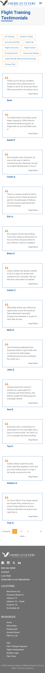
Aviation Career (26, 36)
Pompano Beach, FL (15, 595)
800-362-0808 (8, 568)
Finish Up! (29, 42)
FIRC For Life (12, 636)
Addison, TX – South (15, 601)
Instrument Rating (31, 53)
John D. (11, 369)
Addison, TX (12, 598)
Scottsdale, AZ (13, 608)
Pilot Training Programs (17, 646)
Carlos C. (11, 290)
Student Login (13, 653)
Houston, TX (12, 605)
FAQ (8, 643)
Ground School (11, 53)
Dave (9, 100)
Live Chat (6, 575)
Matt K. (11, 330)
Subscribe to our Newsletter (15, 579)
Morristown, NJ (13, 591)
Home (9, 622)
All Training (9, 36)
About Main (12, 626)
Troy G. (10, 522)
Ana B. (10, 409)
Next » (23, 536)
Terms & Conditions (26, 668)
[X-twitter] (14, 563)
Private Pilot (10, 64)
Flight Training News (15, 649)
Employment (12, 629)
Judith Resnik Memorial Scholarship (20, 59)
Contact (5, 572)
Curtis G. (11, 176)
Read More (33, 94)
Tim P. (10, 446)
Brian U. (11, 253)
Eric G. (10, 216)
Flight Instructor (12, 47)
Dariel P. (11, 140)
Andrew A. (12, 483)
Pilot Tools (11, 656)
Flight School (30, 47)
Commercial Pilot (12, 42)
